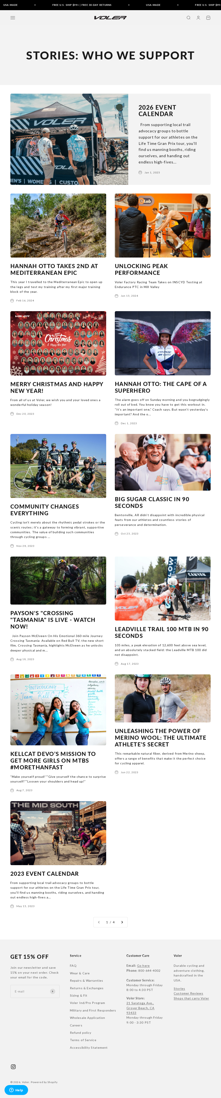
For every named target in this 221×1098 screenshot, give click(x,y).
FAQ (73, 965)
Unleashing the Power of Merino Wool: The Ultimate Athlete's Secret (161, 737)
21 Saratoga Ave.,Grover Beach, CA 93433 (140, 1008)
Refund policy (81, 1032)
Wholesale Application (87, 1018)
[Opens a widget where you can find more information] (16, 1090)
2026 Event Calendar (157, 111)
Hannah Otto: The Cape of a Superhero (161, 387)
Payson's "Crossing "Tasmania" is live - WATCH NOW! (53, 620)
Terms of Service (83, 1040)
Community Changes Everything (44, 510)
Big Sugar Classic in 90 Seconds (152, 502)
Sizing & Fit (78, 995)
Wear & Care (80, 973)
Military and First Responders (93, 1010)
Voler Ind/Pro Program (87, 1003)
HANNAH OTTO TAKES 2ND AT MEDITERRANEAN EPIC (54, 269)
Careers (76, 1025)
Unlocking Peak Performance (141, 269)
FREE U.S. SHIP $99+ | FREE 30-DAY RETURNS (68, 4)
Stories (179, 988)
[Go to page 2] (122, 922)
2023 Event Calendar (44, 873)
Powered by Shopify (44, 1082)
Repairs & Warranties (86, 980)
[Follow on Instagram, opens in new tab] (13, 1067)
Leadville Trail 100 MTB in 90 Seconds (162, 632)
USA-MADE (140, 4)
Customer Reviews (188, 993)
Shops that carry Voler (191, 998)
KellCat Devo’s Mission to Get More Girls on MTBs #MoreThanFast (53, 760)
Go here (143, 965)
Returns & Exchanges (87, 988)
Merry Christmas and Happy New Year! (56, 387)
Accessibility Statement (89, 1047)
